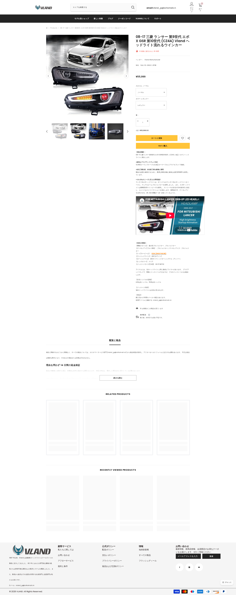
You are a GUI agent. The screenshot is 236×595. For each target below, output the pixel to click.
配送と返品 (115, 340)
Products (53, 28)
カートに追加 (156, 138)
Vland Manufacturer (152, 60)
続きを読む (118, 378)
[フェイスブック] (180, 567)
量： (137, 115)
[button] (48, 76)
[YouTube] (199, 567)
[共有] (188, 138)
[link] (182, 138)
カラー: (142, 99)
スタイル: (142, 86)
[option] (87, 76)
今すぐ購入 (162, 146)
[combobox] (100, 7)
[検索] (103, 7)
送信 (211, 556)
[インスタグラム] (189, 567)
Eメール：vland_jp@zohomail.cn (21, 585)
